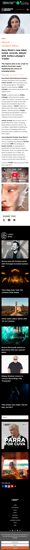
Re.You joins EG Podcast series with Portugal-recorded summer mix (15, 263)
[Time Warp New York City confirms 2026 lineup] (15, 278)
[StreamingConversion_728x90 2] (15, 4)
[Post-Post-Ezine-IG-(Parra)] (15, 448)
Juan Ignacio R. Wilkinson (10, 46)
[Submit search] (26, 417)
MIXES (15, 512)
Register (22, 9)
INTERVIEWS (15, 507)
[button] (27, 9)
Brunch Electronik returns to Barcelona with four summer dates (13, 349)
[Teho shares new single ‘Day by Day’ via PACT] (15, 393)
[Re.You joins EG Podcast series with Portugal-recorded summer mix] (15, 249)
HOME (15, 505)
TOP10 (15, 522)
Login (17, 9)
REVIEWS (15, 515)
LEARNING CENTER (15, 520)
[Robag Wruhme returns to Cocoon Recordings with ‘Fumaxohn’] (15, 364)
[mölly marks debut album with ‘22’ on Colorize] (15, 307)
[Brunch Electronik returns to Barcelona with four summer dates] (15, 335)
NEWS (4, 38)
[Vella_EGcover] (15, 479)
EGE (15, 525)
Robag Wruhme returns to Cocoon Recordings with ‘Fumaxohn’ (12, 378)
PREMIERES (15, 517)
